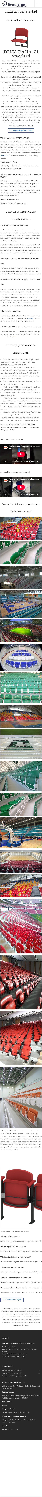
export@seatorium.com (17, 1356)
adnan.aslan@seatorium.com (19, 1354)
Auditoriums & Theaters (10, 1370)
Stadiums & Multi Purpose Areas (12, 1376)
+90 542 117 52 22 (12, 1349)
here (14, 337)
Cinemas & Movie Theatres (11, 1373)
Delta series (4, 155)
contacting (30, 318)
